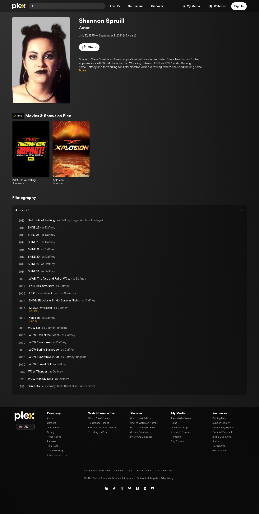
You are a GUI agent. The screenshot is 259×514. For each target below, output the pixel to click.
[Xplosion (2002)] (71, 153)
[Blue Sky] (129, 488)
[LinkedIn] (145, 488)
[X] (122, 488)
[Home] (19, 6)
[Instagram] (106, 488)
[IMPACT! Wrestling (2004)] (30, 153)
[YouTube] (152, 488)
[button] (89, 47)
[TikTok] (114, 488)
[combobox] (69, 6)
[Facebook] (137, 488)
